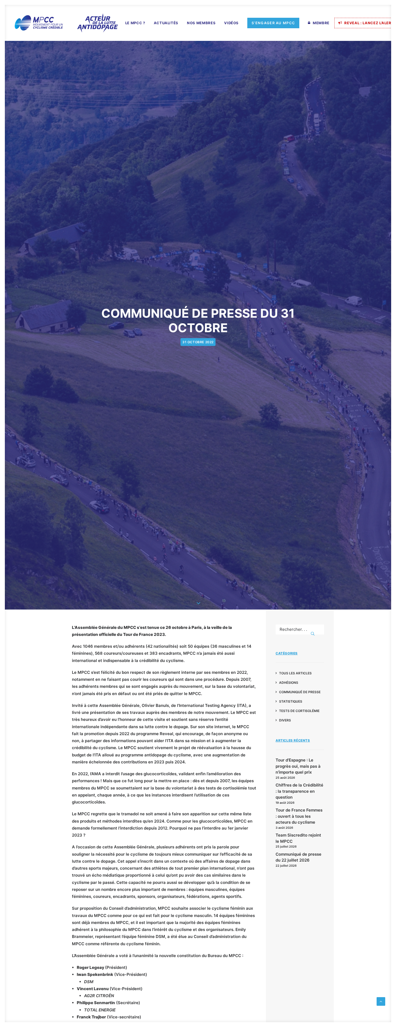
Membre (321, 23)
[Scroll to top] (381, 1001)
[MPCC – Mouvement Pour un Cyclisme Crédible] (66, 23)
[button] (313, 634)
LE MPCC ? (135, 23)
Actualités (166, 23)
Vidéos (231, 23)
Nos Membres (201, 23)
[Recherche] (300, 629)
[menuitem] (135, 23)
